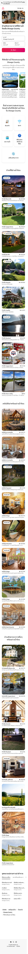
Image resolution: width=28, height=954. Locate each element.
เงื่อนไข (18, 946)
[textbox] (7, 45)
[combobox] (13, 39)
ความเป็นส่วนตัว (11, 946)
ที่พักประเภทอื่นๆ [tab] (6, 877)
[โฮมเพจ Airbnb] (3, 8)
